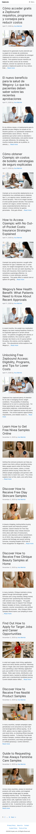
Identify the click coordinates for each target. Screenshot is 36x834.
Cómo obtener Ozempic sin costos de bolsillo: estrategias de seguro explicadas (18, 159)
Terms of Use (23, 828)
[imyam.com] (5, 2)
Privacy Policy (11, 825)
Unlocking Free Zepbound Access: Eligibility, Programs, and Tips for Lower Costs (16, 362)
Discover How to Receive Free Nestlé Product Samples (16, 692)
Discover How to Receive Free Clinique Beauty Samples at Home (17, 558)
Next (13, 817)
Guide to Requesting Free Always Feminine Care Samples (17, 757)
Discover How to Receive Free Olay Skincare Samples (15, 492)
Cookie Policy (13, 828)
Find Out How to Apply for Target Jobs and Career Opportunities (17, 628)
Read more (11, 68)
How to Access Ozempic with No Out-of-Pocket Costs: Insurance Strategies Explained (18, 227)
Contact (26, 825)
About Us (20, 825)
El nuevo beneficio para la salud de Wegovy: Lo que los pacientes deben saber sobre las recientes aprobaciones (16, 88)
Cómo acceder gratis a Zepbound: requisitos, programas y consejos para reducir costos (17, 15)
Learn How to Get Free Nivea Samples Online (16, 430)
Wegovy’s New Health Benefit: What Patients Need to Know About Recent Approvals (18, 294)
